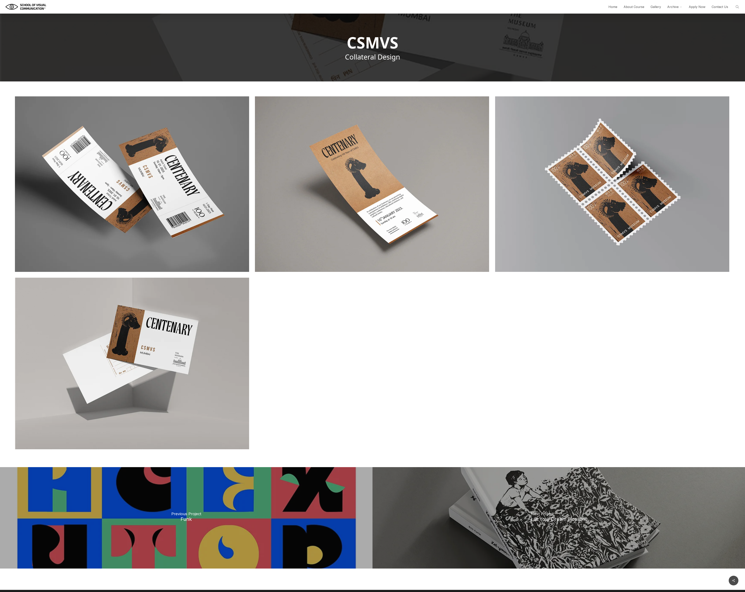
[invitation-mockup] (372, 184)
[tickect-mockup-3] (132, 184)
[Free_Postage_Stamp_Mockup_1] (612, 184)
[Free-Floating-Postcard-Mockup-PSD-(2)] (132, 363)
